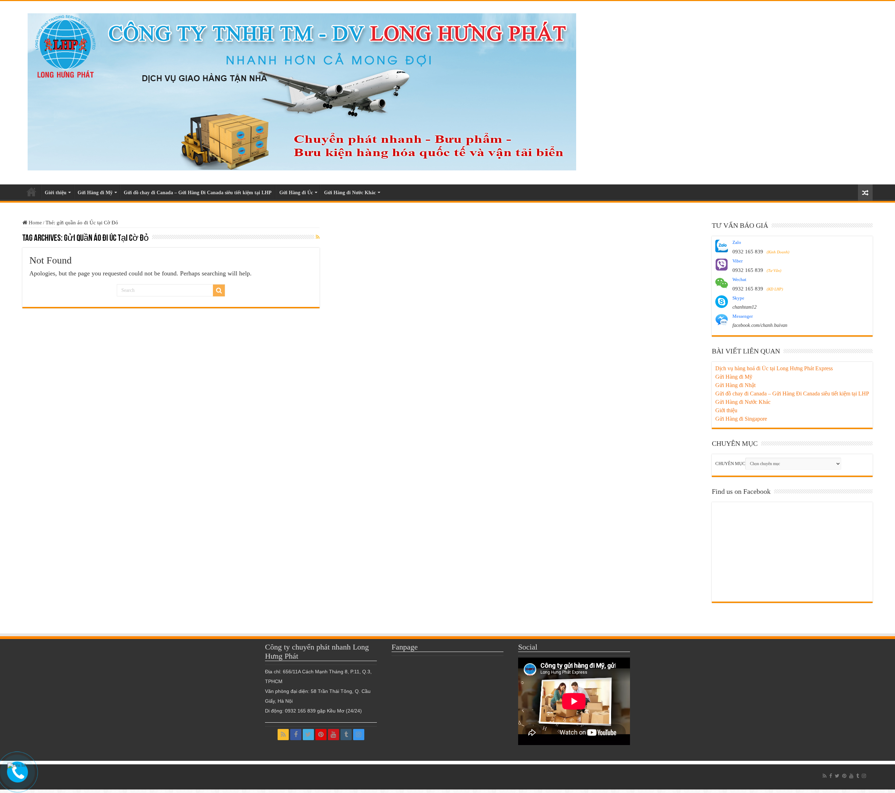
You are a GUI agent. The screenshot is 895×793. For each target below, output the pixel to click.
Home (34, 222)
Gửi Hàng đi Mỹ (95, 192)
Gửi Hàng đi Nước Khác (350, 192)
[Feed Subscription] (318, 237)
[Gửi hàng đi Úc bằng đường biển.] (302, 90)
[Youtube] (333, 734)
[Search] (219, 290)
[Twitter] (308, 734)
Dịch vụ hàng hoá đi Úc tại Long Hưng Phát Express (774, 368)
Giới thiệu (55, 192)
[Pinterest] (321, 734)
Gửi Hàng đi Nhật (735, 385)
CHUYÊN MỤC (730, 463)
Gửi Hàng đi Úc (296, 192)
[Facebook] (295, 734)
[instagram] (358, 734)
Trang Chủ (31, 191)
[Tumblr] (346, 734)
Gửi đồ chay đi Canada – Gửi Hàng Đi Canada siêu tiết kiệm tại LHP (198, 192)
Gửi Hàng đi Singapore (741, 419)
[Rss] (283, 734)
